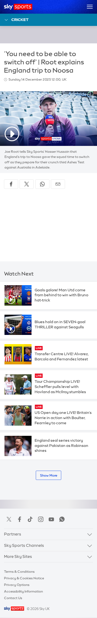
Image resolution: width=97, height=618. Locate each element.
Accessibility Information (23, 591)
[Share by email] (58, 184)
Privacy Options (16, 584)
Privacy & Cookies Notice (24, 578)
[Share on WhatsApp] (42, 184)
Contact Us (13, 598)
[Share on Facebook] (11, 184)
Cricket (19, 19)
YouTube (51, 519)
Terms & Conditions (19, 571)
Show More (48, 475)
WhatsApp (62, 519)
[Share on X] (27, 184)
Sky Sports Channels (24, 545)
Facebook (19, 519)
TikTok (30, 519)
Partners (12, 534)
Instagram (41, 519)
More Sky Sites (18, 556)
